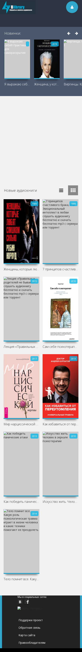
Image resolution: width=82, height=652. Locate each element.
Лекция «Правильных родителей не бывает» (21, 346)
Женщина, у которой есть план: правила (47, 84)
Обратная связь (29, 627)
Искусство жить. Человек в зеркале (60, 501)
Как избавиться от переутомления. (60, 424)
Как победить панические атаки (21, 501)
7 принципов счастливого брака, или (60, 269)
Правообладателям (32, 642)
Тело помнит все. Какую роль (21, 579)
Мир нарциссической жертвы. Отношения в (21, 424)
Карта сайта (27, 635)
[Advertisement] (41, 138)
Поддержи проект (31, 620)
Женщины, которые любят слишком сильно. (21, 269)
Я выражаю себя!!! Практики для (17, 84)
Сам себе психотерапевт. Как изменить (60, 346)
